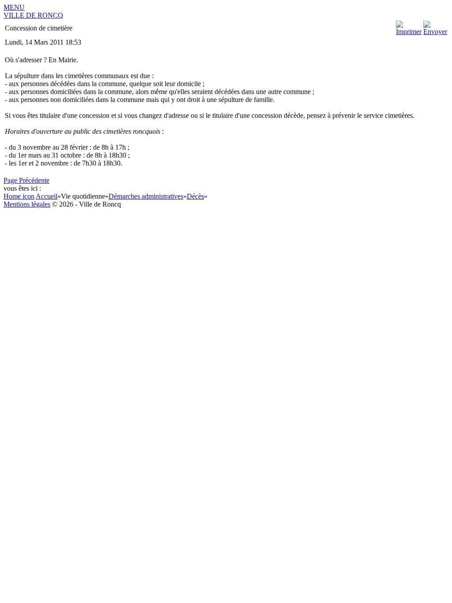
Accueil (46, 196)
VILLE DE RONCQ (33, 15)
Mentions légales (27, 204)
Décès (195, 196)
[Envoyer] (435, 31)
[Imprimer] (409, 31)
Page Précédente (26, 180)
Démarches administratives (146, 196)
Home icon (19, 196)
